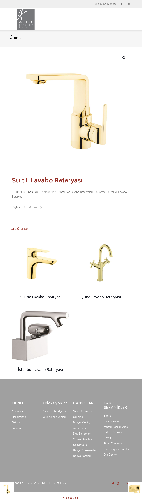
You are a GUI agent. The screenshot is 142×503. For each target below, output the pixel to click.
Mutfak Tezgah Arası (116, 426)
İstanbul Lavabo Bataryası (40, 370)
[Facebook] (113, 483)
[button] (124, 57)
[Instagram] (117, 483)
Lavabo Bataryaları (82, 191)
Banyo (108, 415)
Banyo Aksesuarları (85, 450)
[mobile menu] (125, 19)
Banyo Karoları (82, 455)
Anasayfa (17, 411)
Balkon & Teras (113, 432)
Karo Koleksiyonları (54, 416)
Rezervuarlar (80, 444)
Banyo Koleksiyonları (55, 411)
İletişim (16, 428)
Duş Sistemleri (82, 433)
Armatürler (63, 191)
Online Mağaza (107, 3)
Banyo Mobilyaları (84, 422)
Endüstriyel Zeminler (116, 449)
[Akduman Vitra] (23, 19)
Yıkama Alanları (82, 439)
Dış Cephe (110, 454)
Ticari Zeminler (113, 443)
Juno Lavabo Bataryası (101, 297)
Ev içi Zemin (111, 421)
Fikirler (16, 422)
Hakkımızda (19, 416)
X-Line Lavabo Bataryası (40, 297)
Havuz (107, 437)
